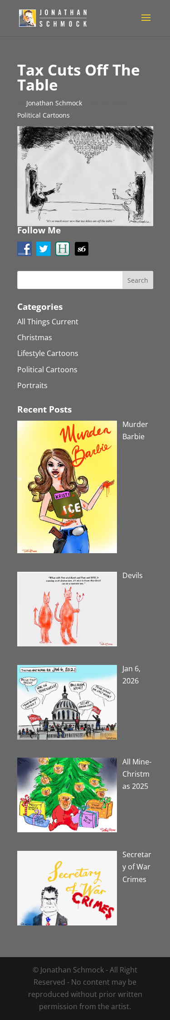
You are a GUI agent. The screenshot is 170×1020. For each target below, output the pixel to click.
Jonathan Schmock (54, 103)
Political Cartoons (43, 115)
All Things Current (47, 322)
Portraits (32, 385)
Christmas (34, 337)
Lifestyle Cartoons (47, 353)
